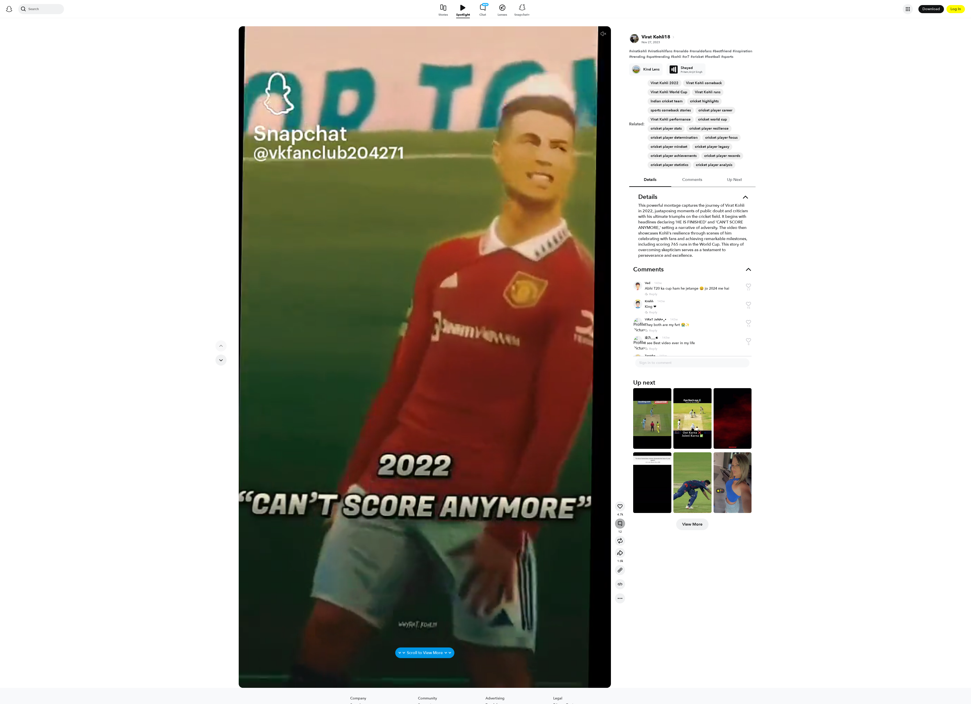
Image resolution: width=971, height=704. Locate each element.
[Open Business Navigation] (908, 9)
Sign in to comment (655, 362)
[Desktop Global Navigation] (9, 9)
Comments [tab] (692, 179)
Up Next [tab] (734, 179)
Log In (956, 9)
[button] (603, 34)
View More (692, 524)
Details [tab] (650, 179)
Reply (653, 294)
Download (931, 9)
